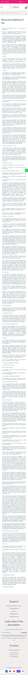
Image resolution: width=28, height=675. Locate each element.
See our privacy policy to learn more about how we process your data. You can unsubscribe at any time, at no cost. (14, 638)
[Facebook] (12, 665)
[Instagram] (15, 665)
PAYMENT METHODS (14, 616)
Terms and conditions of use (14, 606)
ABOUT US (14, 611)
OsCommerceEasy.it (17, 667)
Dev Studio (8, 667)
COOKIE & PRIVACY (14, 608)
